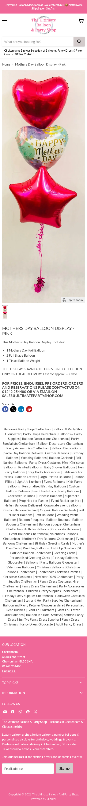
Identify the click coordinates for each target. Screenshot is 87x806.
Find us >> (9, 671)
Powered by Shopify (43, 799)
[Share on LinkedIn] (21, 409)
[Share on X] (13, 409)
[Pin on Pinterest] (29, 409)
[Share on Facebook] (5, 409)
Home (6, 64)
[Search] (79, 42)
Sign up (64, 768)
